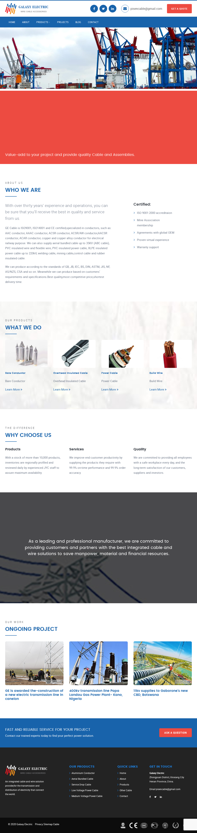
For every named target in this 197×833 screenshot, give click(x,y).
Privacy (39, 824)
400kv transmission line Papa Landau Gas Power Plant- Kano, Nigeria (96, 694)
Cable (56, 824)
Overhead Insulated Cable (70, 373)
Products (42, 22)
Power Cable (109, 373)
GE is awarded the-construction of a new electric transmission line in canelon (34, 694)
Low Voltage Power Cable (85, 790)
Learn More (13, 389)
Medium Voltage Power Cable (87, 796)
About (25, 22)
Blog (78, 22)
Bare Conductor (15, 373)
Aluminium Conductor (83, 773)
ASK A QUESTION (175, 732)
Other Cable (126, 790)
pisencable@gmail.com (146, 9)
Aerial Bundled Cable (82, 778)
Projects (62, 22)
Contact (93, 22)
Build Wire (156, 373)
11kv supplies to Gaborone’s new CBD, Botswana (161, 692)
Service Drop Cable (81, 784)
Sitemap (48, 824)
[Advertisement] (98, 117)
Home (12, 22)
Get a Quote (179, 8)
